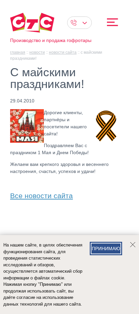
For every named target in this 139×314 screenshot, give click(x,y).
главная (17, 52)
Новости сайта (63, 52)
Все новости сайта (41, 194)
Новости (37, 52)
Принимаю (106, 248)
